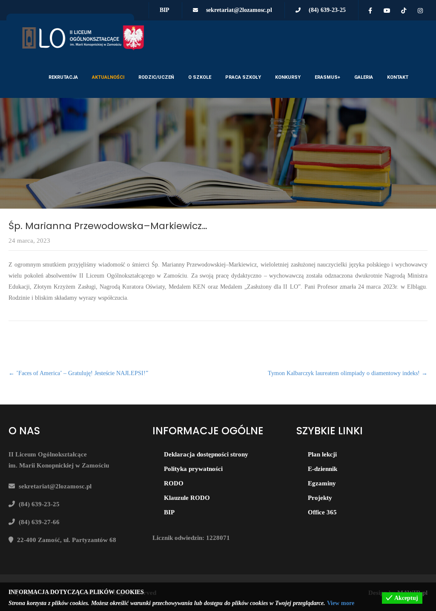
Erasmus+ (327, 77)
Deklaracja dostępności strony (206, 454)
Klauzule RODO (187, 497)
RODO (174, 483)
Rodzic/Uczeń (156, 77)
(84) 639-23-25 (327, 10)
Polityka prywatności (193, 468)
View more (340, 603)
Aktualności (108, 77)
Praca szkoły (243, 77)
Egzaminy (322, 483)
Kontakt (397, 77)
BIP (164, 10)
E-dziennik (322, 468)
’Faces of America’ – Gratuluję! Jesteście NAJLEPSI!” (78, 373)
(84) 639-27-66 (39, 522)
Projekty (320, 497)
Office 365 (322, 512)
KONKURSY (288, 77)
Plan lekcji (322, 454)
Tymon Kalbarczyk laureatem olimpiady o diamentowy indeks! (347, 373)
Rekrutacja (63, 77)
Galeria (363, 77)
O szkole (199, 77)
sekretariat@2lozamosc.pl (239, 10)
